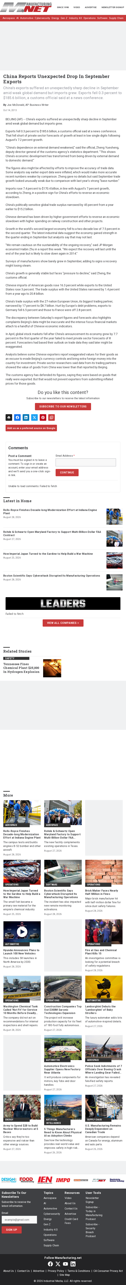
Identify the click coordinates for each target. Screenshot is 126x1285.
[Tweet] (34, 417)
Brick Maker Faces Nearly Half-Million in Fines (101, 892)
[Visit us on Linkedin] (73, 1263)
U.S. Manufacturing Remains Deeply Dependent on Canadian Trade (103, 1129)
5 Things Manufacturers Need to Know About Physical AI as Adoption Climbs (63, 1132)
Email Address (65, 455)
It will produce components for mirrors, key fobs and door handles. (62, 1081)
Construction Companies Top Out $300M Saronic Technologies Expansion (63, 1010)
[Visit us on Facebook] (50, 1263)
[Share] (17, 417)
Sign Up (11, 1229)
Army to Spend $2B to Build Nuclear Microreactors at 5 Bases (20, 1129)
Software (51, 884)
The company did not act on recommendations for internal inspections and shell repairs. (20, 1021)
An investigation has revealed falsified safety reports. (102, 1079)
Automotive (12, 944)
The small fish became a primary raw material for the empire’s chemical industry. (19, 905)
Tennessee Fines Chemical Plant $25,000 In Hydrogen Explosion (21, 668)
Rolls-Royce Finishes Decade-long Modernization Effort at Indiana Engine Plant (50, 511)
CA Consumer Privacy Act (108, 1270)
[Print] (9, 417)
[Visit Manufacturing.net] (99, 1180)
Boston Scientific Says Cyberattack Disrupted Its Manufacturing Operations (51, 575)
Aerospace (11, 825)
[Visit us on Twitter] (57, 1263)
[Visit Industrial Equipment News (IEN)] (45, 1179)
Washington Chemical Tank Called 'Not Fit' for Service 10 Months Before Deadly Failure (20, 1010)
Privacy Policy (56, 1270)
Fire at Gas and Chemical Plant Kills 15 (101, 952)
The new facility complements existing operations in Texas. (62, 844)
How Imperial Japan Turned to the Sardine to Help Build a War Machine (48, 553)
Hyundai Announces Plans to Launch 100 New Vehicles (21, 952)
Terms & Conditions (79, 1270)
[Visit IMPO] (63, 1180)
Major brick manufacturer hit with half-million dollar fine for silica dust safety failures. (103, 902)
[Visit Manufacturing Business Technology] (117, 1180)
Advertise (38, 1270)
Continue (67, 472)
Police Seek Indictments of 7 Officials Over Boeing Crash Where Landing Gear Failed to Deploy (103, 1069)
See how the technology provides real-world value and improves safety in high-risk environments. (61, 1144)
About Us (8, 1270)
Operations (11, 884)
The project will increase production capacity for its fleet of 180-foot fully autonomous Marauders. (62, 1021)
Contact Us (23, 1270)
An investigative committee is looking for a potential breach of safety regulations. (102, 962)
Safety (9, 658)
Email (5, 1213)
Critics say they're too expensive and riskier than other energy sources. (18, 1140)
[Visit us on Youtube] (65, 1263)
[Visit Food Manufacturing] (27, 1179)
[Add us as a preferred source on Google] (51, 417)
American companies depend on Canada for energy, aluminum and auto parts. (104, 1140)
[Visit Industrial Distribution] (81, 1180)
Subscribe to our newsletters (63, 406)
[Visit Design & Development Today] (9, 1180)
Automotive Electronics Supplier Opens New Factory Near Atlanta (62, 1069)
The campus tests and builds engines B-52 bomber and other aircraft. (22, 846)
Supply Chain (94, 1119)
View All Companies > (63, 622)
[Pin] (43, 417)
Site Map (65, 1274)
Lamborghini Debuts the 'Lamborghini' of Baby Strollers (100, 1010)
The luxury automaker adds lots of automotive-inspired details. (103, 1019)
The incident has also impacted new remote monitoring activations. (62, 905)
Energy (9, 1119)
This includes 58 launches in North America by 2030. (20, 960)
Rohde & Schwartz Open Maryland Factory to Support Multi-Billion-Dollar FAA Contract (52, 533)
